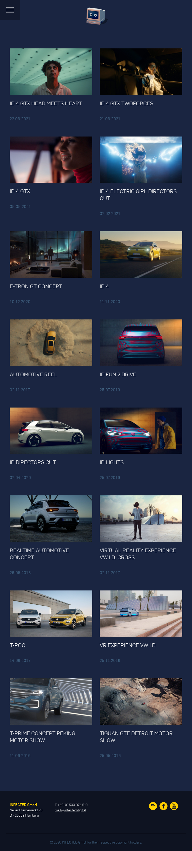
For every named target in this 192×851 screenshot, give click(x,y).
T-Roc (17, 645)
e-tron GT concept (36, 286)
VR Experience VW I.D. (128, 645)
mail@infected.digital (70, 810)
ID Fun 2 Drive (118, 374)
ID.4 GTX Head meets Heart (46, 103)
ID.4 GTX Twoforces (126, 103)
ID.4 (104, 286)
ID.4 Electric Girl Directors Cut (138, 194)
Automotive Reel (33, 374)
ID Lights (112, 462)
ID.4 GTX (20, 191)
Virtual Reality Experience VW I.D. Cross (138, 553)
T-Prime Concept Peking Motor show (42, 736)
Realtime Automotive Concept (39, 553)
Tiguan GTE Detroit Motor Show (136, 736)
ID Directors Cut (33, 462)
